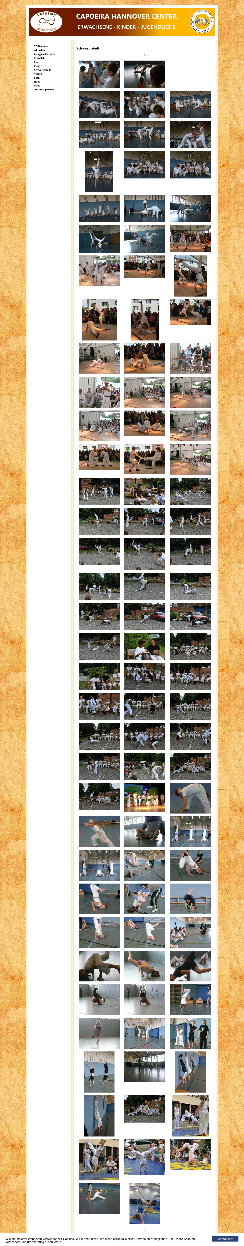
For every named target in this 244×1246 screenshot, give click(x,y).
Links (37, 85)
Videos (38, 73)
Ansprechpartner (44, 89)
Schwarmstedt (42, 69)
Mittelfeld (39, 58)
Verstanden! (225, 1238)
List (36, 62)
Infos (37, 81)
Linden (38, 65)
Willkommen (41, 46)
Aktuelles (39, 50)
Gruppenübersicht (44, 54)
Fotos (37, 77)
